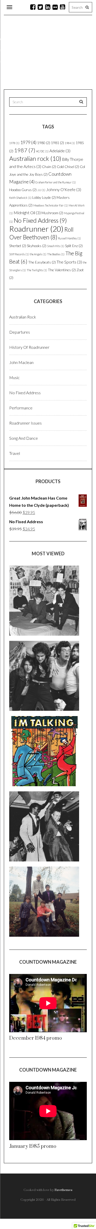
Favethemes (63, 1190)
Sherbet (17, 245)
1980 (43, 142)
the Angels (38, 254)
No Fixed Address (40, 220)
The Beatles (56, 254)
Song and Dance (23, 438)
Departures (19, 332)
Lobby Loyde (44, 197)
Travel (14, 453)
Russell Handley (69, 238)
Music (14, 377)
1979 (28, 142)
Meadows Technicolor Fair (50, 205)
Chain (49, 166)
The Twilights (37, 270)
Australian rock (35, 158)
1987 (24, 150)
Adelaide (59, 150)
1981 (57, 142)
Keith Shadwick (20, 197)
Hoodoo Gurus (23, 189)
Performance (21, 407)
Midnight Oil (27, 212)
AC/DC (42, 151)
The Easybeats (42, 262)
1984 (70, 143)
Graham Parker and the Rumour (55, 182)
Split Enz (74, 245)
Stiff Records (19, 254)
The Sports (69, 261)
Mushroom (52, 213)
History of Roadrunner (29, 347)
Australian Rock (22, 316)
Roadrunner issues (25, 422)
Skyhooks (36, 245)
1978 (14, 143)
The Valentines (62, 270)
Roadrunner (36, 228)
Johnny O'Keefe (63, 189)
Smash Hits (55, 246)
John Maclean (21, 362)
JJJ (41, 190)
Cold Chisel (68, 166)
